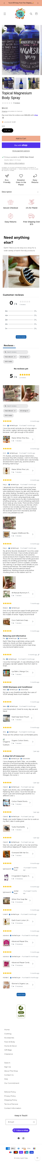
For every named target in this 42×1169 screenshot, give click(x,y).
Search (7, 1063)
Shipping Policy (10, 1100)
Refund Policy (10, 1092)
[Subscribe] (33, 1122)
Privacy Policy (10, 1096)
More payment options (21, 151)
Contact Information (12, 1108)
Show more (21, 994)
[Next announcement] (38, 3)
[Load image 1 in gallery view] (8, 83)
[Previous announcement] (4, 3)
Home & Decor (10, 1046)
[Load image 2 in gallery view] (21, 83)
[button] (4, 13)
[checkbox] (8, 362)
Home (7, 1030)
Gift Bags (8, 1050)
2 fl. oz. (7, 130)
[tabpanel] (21, 360)
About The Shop (11, 1071)
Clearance (8, 1054)
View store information (14, 163)
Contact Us (8, 1075)
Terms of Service (11, 1104)
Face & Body (9, 1042)
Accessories (9, 1038)
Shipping (4, 111)
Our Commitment (11, 1083)
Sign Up (7, 1067)
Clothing (7, 1034)
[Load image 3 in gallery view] (34, 83)
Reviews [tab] (9, 345)
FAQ (6, 1079)
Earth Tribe (24, 1158)
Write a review (21, 337)
